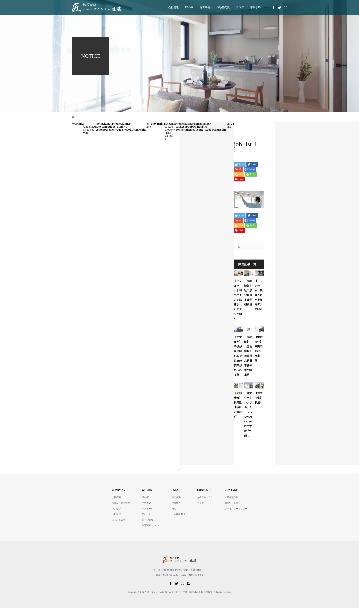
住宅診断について (151, 525)
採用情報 (116, 514)
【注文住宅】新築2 (259, 398)
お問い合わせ (231, 503)
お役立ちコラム (205, 497)
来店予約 (255, 7)
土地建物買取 (178, 514)
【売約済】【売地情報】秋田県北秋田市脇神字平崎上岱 (248, 356)
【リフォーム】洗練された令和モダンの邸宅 (259, 295)
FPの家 (189, 7)
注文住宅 (146, 503)
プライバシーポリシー (236, 508)
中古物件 (176, 503)
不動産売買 (223, 7)
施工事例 (205, 7)
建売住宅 (176, 497)
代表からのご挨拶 (121, 503)
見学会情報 (147, 520)
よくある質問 (118, 520)
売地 (174, 508)
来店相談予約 (231, 497)
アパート (146, 514)
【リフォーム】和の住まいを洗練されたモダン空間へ (238, 300)
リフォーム (147, 508)
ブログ (240, 7)
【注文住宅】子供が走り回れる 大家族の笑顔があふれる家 (238, 356)
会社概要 (116, 497)
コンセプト (117, 508)
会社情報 (173, 7)
